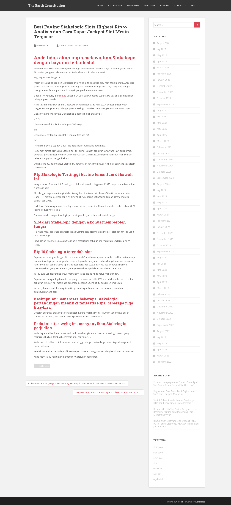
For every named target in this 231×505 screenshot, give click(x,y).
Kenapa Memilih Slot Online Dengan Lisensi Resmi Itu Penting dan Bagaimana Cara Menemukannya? (175, 412)
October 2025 (164, 98)
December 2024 (165, 159)
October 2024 (164, 171)
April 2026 (162, 61)
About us (195, 5)
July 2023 (161, 263)
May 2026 (162, 55)
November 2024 (165, 165)
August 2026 (163, 42)
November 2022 (165, 312)
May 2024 (162, 202)
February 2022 (164, 361)
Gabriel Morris (66, 45)
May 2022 (162, 343)
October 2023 (164, 245)
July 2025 (161, 116)
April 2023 (162, 282)
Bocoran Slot (115, 5)
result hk (157, 468)
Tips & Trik (165, 5)
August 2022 (163, 331)
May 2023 (162, 275)
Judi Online (83, 45)
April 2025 (162, 134)
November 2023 (165, 239)
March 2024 (163, 214)
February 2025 (164, 147)
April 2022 (162, 349)
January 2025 (163, 153)
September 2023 (165, 251)
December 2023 (165, 233)
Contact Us (180, 5)
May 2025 (162, 128)
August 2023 (163, 257)
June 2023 (162, 269)
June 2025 (162, 122)
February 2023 (164, 294)
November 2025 (165, 92)
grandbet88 (60, 95)
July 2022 (161, 337)
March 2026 (163, 67)
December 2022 (165, 306)
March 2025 (163, 141)
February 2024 (164, 220)
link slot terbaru (42, 366)
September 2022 (165, 324)
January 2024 (163, 226)
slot (155, 463)
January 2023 (163, 300)
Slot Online (149, 5)
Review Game (133, 5)
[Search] (197, 25)
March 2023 (163, 288)
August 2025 (163, 110)
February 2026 (164, 73)
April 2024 (162, 208)
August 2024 (163, 183)
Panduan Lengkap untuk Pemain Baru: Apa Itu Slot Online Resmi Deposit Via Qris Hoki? (176, 383)
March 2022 (163, 355)
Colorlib (180, 501)
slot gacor (158, 447)
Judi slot (157, 473)
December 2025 (165, 85)
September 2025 (165, 104)
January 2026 (163, 79)
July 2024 (161, 190)
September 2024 (165, 177)
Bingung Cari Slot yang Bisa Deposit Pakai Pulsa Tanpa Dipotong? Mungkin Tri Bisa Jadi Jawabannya (176, 423)
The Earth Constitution (46, 5)
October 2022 (164, 318)
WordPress (200, 501)
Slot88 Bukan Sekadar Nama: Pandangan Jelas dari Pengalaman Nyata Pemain (174, 401)
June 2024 (162, 196)
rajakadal (158, 479)
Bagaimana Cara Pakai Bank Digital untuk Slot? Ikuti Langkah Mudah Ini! (174, 392)
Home (100, 5)
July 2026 (161, 49)
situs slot (157, 457)
